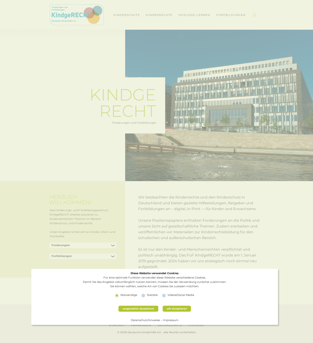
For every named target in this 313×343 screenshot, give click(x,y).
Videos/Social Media (181, 295)
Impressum (170, 320)
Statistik (152, 295)
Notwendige (128, 295)
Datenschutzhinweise (145, 320)
